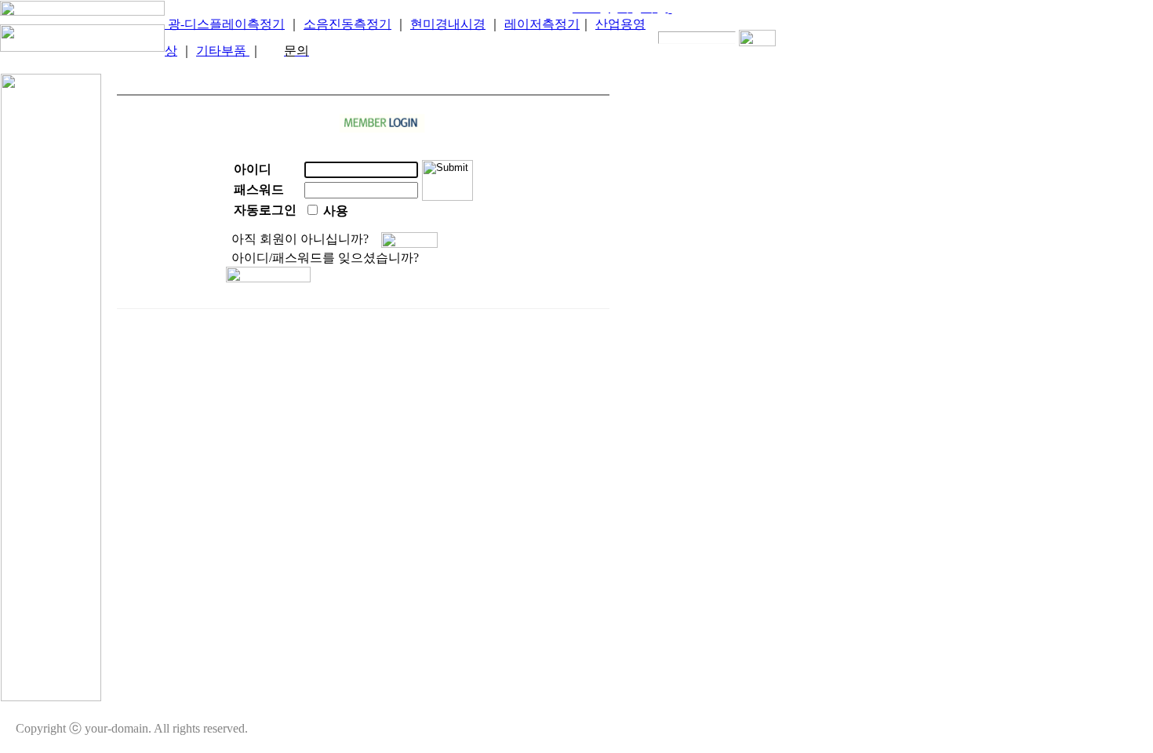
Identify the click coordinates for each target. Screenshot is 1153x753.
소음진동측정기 (347, 24)
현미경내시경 (448, 24)
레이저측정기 (542, 24)
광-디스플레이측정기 (225, 24)
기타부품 (222, 50)
